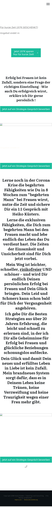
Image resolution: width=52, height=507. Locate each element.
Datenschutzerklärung (31, 499)
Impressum (18, 499)
